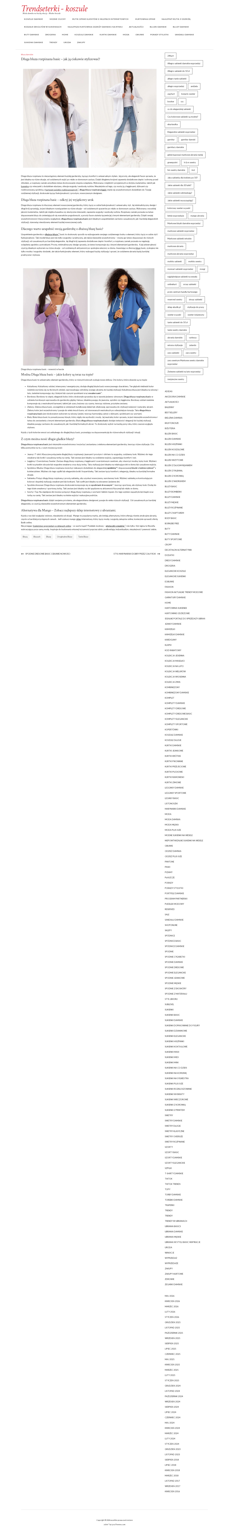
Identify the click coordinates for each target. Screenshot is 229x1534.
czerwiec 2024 (172, 1417)
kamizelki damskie (174, 634)
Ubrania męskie (173, 1237)
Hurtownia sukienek (176, 608)
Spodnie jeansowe (175, 978)
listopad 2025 (172, 1327)
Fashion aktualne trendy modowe (184, 592)
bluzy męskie (172, 502)
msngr (202, 269)
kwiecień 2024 (172, 1428)
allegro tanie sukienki (176, 78)
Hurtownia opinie (145, 19)
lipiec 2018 (170, 1465)
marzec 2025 (172, 1370)
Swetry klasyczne (174, 1131)
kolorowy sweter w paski (178, 208)
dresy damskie (172, 560)
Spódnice (170, 935)
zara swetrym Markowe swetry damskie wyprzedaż (185, 362)
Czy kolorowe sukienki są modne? (182, 116)
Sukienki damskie (33, 42)
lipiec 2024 (170, 1412)
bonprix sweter (188, 94)
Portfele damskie (174, 893)
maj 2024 (169, 1422)
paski (167, 867)
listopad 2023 (172, 1454)
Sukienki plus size (174, 1083)
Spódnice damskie (174, 946)
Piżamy (168, 872)
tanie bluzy (83, 536)
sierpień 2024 (172, 1407)
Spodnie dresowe (174, 967)
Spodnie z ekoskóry (175, 988)
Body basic (171, 518)
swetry (169, 1115)
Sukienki (169, 1009)
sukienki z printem (175, 1110)
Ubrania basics (173, 1226)
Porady (169, 883)
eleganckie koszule (175, 571)
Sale (167, 914)
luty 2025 (170, 1375)
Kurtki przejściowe (175, 766)
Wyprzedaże (171, 1263)
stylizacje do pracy (195, 307)
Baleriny (169, 407)
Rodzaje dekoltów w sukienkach (43, 27)
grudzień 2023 (173, 1449)
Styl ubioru (171, 999)
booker (170, 101)
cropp (168, 544)
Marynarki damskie (175, 809)
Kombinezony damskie (177, 692)
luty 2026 (170, 1312)
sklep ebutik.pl (174, 307)
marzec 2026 (172, 1306)
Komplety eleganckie (176, 719)
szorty (169, 1147)
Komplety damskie (175, 703)
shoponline (171, 925)
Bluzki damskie (158, 27)
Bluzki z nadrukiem (175, 481)
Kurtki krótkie (173, 756)
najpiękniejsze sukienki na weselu (182, 276)
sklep (78, 519)
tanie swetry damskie (177, 330)
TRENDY (53, 42)
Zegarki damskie (174, 1284)
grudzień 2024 (173, 1385)
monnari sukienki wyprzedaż (180, 269)
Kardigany (171, 639)
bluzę (138, 248)
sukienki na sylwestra (177, 1078)
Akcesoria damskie (175, 396)
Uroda (67, 42)
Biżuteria (170, 428)
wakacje (169, 1252)
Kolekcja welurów (175, 671)
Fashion (169, 587)
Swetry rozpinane (175, 1141)
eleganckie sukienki (175, 576)
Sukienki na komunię (176, 1073)
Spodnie (169, 951)
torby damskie (173, 1194)
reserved (170, 909)
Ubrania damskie (174, 1231)
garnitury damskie (175, 147)
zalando (192, 345)
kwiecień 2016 (172, 1491)
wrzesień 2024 (172, 1401)
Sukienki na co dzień (176, 1067)
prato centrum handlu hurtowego (182, 292)
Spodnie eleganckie (175, 972)
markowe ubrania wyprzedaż (180, 254)
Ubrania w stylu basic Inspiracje (182, 1242)
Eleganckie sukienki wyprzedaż (181, 132)
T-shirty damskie (174, 1173)
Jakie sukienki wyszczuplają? (180, 200)
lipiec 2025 (170, 1348)
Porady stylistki (159, 34)
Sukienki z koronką (175, 1104)
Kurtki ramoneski (174, 777)
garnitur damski (188, 139)
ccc (182, 101)
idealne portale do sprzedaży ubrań (185, 618)
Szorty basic (172, 1152)
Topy (167, 1189)
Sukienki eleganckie (175, 1036)
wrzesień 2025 (172, 1338)
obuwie (140, 34)
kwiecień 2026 (172, 1301)
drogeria (50, 34)
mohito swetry (195, 261)
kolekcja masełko (175, 661)
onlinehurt (172, 284)
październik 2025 (174, 1333)
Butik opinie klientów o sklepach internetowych (100, 19)
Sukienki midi (172, 1057)
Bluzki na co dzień (175, 455)
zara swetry (191, 353)
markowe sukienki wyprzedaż (180, 231)
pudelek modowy (174, 904)
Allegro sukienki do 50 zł (178, 71)
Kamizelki (170, 629)
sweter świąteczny (196, 314)
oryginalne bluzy (64, 536)
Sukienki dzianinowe (176, 1031)
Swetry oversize (174, 1136)
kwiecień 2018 (172, 1470)
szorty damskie (173, 1157)
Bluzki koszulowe (174, 449)
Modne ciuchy (57, 19)
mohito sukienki (174, 261)
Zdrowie (169, 1279)
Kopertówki (171, 729)
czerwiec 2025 (172, 1354)
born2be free (172, 523)
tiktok (168, 1178)
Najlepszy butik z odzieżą (176, 19)
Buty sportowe (173, 539)
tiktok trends (173, 1184)
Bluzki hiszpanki (173, 444)
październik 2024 (174, 1396)
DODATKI (169, 555)
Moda (126, 34)
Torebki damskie (174, 1200)
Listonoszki (171, 803)
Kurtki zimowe (173, 782)
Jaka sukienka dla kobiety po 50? (182, 177)
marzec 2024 (172, 1433)
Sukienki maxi (172, 1052)
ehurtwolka (172, 124)
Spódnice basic (173, 941)
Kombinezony (172, 687)
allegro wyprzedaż (175, 86)
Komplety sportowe (176, 724)
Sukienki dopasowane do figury (182, 1025)
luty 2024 (170, 1438)
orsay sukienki (189, 284)
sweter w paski (174, 314)
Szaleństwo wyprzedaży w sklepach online (52, 526)
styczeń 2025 (172, 1380)
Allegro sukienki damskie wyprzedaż (183, 63)
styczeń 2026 (172, 1317)
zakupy (81, 42)
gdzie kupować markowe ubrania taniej (185, 155)
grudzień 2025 (173, 1322)
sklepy (168, 930)
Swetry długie (173, 1126)
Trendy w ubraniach (176, 1221)
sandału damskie (184, 34)
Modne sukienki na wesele (179, 835)
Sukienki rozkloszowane (178, 1089)
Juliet (106, 1524)
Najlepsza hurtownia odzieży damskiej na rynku (95, 27)
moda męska (172, 824)
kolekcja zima (172, 682)
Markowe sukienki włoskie (179, 238)
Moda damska (172, 819)
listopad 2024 (172, 1391)
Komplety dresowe (175, 708)
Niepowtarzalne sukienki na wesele (184, 840)
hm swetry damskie (176, 170)
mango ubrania (197, 215)
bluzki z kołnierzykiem (142, 468)
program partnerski (176, 898)
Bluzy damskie (181, 27)
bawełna (25, 186)
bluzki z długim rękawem (178, 465)
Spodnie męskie (173, 983)
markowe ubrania (175, 246)
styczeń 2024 (172, 1444)
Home (65, 34)
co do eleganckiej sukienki (179, 109)
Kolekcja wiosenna (175, 676)
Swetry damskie (173, 1120)
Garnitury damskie (175, 597)
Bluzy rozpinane (174, 507)
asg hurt (171, 94)
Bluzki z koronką (174, 476)
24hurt (170, 56)
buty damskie (31, 34)
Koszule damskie (33, 19)
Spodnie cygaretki (175, 957)
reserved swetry (174, 299)
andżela (194, 86)
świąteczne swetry (175, 379)
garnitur (171, 139)
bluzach (36, 536)
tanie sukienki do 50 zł (177, 322)
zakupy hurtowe (174, 1274)
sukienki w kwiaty (174, 1094)
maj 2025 (169, 1359)
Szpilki (168, 1168)
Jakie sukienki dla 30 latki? (179, 185)
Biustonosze (172, 423)
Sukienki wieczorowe (176, 1099)
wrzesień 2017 (172, 1486)
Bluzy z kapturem (174, 513)
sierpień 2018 (172, 1459)
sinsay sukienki (195, 299)
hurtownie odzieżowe (177, 613)
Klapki (168, 645)
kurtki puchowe (174, 772)
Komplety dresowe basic (178, 713)
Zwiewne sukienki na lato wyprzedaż (183, 371)
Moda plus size (173, 830)
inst (193, 170)
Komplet (169, 698)
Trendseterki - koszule (54, 8)
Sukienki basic (172, 1015)
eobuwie (169, 581)
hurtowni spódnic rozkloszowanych (61, 190)
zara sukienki (173, 353)
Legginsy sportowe (175, 793)
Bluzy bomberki (173, 492)
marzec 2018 (172, 1475)
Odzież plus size (173, 856)
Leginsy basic (172, 798)
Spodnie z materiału (176, 994)
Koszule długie (173, 740)
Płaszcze (170, 877)
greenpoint (172, 162)
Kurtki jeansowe (174, 750)
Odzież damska (173, 851)
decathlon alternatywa (178, 550)
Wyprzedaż (171, 1258)
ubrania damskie (174, 337)
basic (104, 190)
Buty (167, 528)
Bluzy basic (171, 486)
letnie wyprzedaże (175, 215)
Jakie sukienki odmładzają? (179, 193)
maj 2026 (169, 1296)
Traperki (169, 1205)
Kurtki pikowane (174, 761)
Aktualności (136, 27)
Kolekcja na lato (174, 666)
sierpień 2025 (172, 1343)
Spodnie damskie (174, 962)
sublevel (169, 1004)
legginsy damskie (174, 787)
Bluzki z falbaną (173, 470)
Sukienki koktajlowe (176, 1046)
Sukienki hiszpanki (174, 1041)
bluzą (25, 536)
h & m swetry (190, 162)
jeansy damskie (173, 624)
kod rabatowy (173, 650)
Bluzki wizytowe (174, 460)
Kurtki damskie (108, 34)
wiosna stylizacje (175, 345)
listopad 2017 (172, 1481)
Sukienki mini (172, 1062)
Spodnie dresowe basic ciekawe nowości (47, 554)
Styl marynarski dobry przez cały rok (135, 554)
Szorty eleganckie (175, 1163)
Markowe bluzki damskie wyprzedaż (183, 223)
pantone (169, 861)
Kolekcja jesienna (174, 655)
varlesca (192, 337)
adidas (168, 391)
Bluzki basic (171, 433)
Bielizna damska (173, 418)
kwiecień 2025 (172, 1364)
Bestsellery (171, 412)
